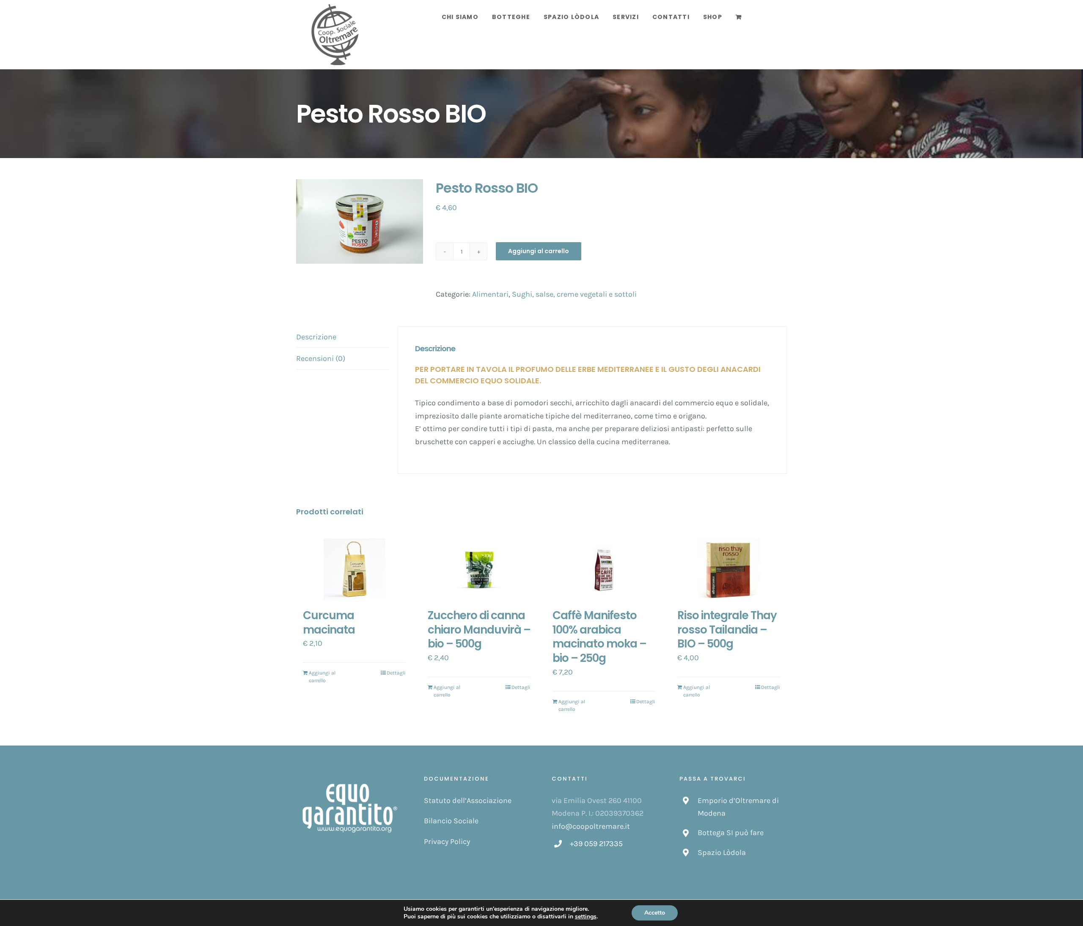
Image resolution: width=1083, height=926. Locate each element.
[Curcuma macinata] (354, 569)
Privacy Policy (447, 841)
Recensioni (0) (320, 358)
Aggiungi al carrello (538, 251)
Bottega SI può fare (731, 832)
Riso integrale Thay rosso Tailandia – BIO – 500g (727, 630)
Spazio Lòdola (722, 852)
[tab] (342, 337)
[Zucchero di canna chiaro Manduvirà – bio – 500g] (479, 569)
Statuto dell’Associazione (467, 800)
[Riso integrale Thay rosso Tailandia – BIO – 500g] (728, 569)
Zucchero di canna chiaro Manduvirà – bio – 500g (479, 630)
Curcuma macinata (329, 622)
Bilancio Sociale (451, 820)
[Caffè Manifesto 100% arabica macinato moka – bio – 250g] (604, 569)
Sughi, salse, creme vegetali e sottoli (574, 294)
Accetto (654, 913)
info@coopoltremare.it (591, 826)
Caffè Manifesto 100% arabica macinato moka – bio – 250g (599, 637)
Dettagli (396, 673)
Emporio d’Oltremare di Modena (738, 807)
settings (585, 917)
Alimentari (490, 294)
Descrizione (316, 336)
